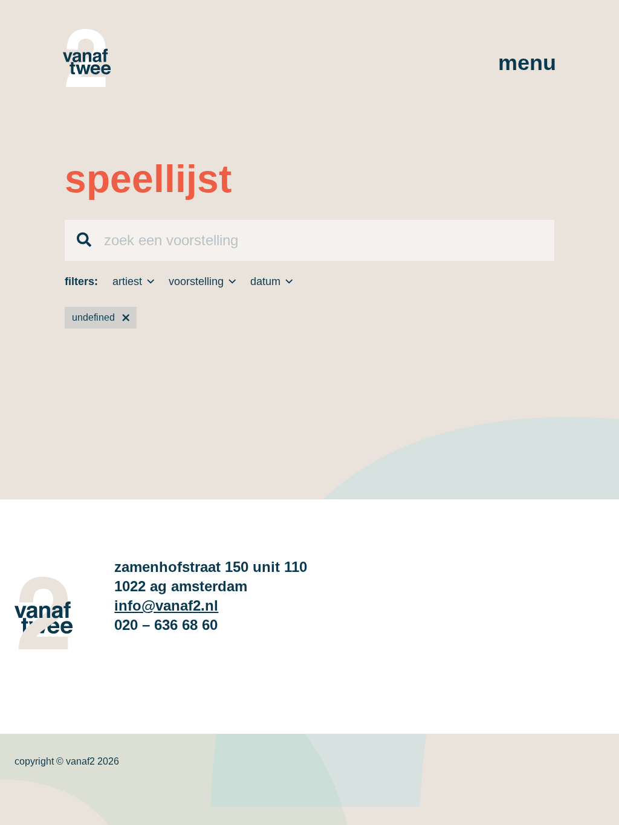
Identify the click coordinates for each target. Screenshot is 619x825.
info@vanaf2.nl (166, 605)
